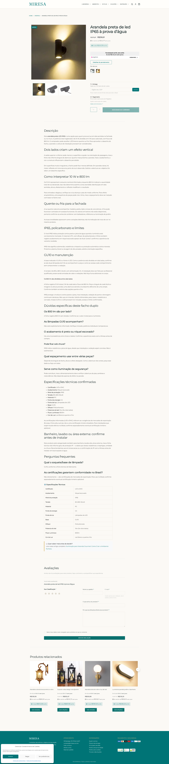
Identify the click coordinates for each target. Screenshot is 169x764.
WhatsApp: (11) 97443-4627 (72, 741)
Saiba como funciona (96, 104)
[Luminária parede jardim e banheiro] (125, 673)
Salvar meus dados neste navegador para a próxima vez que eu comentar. (67, 632)
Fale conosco (68, 745)
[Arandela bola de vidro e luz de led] (97, 673)
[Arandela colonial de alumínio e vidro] (42, 673)
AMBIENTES (95, 4)
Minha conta (67, 747)
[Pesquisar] (132, 4)
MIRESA (37, 4)
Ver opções (36, 710)
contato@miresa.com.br (71, 743)
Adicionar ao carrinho (121, 110)
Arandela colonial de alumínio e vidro (41, 689)
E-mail (107, 589)
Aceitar (10, 756)
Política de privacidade (96, 747)
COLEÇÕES (113, 4)
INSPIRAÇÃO (123, 4)
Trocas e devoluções (95, 752)
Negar (27, 756)
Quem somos (93, 741)
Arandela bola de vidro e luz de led (96, 689)
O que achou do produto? (91, 601)
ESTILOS (104, 4)
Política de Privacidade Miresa (33, 760)
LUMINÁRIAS (85, 4)
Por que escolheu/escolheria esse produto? (96, 610)
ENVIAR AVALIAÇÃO (84, 638)
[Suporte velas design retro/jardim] (70, 673)
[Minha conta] (135, 4)
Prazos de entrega (94, 743)
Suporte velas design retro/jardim (68, 689)
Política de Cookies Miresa (19, 760)
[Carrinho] (139, 4)
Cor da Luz (93, 66)
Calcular (136, 89)
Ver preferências (44, 756)
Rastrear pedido (68, 750)
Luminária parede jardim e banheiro (124, 689)
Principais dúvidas (94, 745)
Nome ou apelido (88, 589)
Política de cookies (95, 750)
